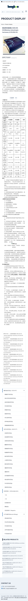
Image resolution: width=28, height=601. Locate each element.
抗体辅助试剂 (8, 502)
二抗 (6, 498)
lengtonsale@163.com (11, 588)
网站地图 (5, 599)
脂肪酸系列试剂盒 (9, 448)
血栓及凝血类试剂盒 (9, 402)
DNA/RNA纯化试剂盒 (9, 522)
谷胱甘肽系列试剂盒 (9, 440)
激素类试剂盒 (8, 413)
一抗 (6, 495)
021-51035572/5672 (10, 586)
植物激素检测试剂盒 (9, 425)
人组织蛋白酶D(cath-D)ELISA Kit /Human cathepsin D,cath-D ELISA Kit (11, 552)
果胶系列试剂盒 (8, 487)
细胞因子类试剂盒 (9, 394)
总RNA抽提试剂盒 (9, 529)
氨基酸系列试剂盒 (9, 452)
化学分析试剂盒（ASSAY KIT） (11, 429)
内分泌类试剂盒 (8, 417)
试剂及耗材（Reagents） (10, 510)
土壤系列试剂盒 (8, 460)
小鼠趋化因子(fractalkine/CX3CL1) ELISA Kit (12, 555)
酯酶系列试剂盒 (8, 444)
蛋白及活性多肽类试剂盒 (10, 398)
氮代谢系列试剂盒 (9, 456)
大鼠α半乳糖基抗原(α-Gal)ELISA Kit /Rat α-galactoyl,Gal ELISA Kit (12, 563)
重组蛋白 (7, 506)
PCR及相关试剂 (8, 533)
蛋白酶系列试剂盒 (9, 437)
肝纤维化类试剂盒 (9, 421)
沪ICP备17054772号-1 (9, 597)
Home (2, 24)
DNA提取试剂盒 (8, 526)
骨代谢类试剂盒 (8, 406)
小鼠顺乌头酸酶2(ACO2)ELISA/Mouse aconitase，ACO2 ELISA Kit (13, 543)
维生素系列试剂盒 (9, 479)
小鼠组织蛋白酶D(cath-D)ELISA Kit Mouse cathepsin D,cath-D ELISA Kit (12, 548)
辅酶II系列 (7, 471)
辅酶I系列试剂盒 (8, 467)
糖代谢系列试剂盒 (9, 464)
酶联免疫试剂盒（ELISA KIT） (10, 390)
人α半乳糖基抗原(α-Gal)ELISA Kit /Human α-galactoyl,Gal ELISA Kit (12, 572)
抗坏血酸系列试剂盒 (9, 475)
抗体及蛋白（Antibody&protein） (11, 491)
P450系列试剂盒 (8, 483)
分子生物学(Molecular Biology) (11, 514)
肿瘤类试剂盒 (8, 409)
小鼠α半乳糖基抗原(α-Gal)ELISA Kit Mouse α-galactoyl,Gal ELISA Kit (12, 567)
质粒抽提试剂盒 (8, 518)
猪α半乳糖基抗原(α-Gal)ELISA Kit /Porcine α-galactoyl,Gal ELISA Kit (12, 559)
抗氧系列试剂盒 (8, 433)
